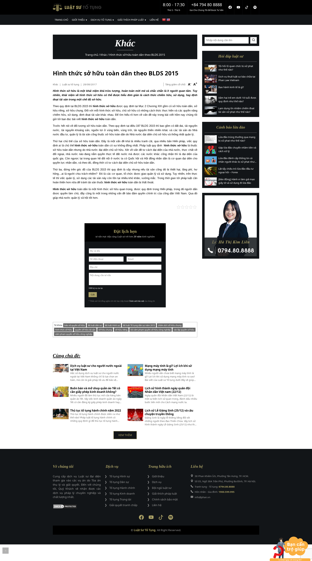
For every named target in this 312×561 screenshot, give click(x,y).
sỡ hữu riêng (121, 329)
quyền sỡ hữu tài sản (85, 329)
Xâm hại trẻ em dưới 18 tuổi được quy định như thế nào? (237, 99)
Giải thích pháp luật (164, 493)
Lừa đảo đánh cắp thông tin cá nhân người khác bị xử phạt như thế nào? (236, 160)
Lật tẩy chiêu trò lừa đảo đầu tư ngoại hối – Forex (236, 170)
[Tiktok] (247, 7)
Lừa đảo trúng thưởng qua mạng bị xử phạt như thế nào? (236, 138)
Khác (55, 84)
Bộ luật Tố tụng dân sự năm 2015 (139, 325)
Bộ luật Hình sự (112, 325)
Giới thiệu (158, 476)
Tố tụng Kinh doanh (122, 493)
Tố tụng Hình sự (119, 476)
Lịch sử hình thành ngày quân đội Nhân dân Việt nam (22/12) (167, 390)
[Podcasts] (255, 7)
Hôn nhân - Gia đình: (214, 491)
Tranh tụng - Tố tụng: (215, 486)
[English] (169, 20)
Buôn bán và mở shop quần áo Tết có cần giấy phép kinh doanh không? (95, 390)
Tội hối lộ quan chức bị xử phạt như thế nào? (235, 67)
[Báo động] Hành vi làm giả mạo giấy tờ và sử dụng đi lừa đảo (236, 181)
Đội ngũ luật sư (161, 488)
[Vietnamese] (164, 20)
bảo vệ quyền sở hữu (74, 325)
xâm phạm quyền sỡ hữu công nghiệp (73, 334)
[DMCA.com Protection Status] (77, 507)
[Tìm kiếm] (253, 40)
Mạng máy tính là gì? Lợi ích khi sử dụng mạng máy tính (168, 367)
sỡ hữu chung (105, 329)
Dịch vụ (157, 482)
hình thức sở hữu (63, 329)
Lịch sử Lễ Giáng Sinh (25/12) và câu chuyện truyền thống (169, 412)
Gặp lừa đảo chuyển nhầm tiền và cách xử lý (237, 149)
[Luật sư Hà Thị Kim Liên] (231, 225)
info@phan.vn (202, 497)
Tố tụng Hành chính (122, 488)
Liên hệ (157, 505)
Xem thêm (125, 435)
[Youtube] (238, 7)
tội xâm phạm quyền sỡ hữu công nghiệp (150, 329)
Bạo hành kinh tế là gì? (231, 87)
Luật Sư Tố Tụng (145, 530)
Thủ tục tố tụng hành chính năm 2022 (95, 410)
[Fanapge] (230, 7)
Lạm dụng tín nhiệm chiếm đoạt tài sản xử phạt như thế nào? (236, 110)
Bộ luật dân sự (95, 325)
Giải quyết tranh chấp (123, 505)
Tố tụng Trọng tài (120, 499)
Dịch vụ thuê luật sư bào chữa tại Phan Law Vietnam (236, 78)
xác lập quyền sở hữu (184, 329)
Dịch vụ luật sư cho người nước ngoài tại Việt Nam (96, 367)
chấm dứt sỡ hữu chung (170, 325)
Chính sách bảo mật (136, 301)
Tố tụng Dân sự (119, 482)
